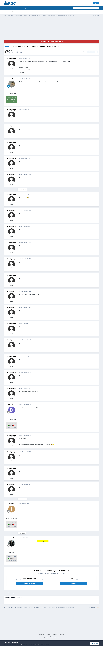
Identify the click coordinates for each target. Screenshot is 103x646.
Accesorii (21, 52)
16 (12, 417)
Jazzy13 (11, 538)
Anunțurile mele (32, 8)
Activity (24, 8)
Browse (18, 8)
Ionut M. (11, 504)
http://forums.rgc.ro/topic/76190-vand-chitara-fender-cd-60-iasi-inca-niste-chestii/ (50, 61)
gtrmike (11, 79)
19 (12, 516)
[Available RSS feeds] (97, 607)
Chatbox (53, 8)
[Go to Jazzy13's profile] (11, 543)
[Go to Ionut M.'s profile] (11, 509)
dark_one (11, 405)
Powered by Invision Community (51, 637)
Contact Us (55, 634)
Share (84, 51)
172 (12, 91)
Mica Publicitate (9, 8)
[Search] (97, 8)
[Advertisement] (31, 29)
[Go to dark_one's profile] (11, 410)
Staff (11, 11)
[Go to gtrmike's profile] (11, 84)
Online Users (18, 11)
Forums (6, 11)
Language (42, 634)
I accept (95, 643)
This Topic (91, 7)
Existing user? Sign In (85, 3)
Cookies (61, 634)
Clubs (47, 8)
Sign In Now (73, 583)
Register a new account (29, 583)
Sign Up (96, 3)
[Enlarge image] (27, 197)
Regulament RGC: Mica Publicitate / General (51, 41)
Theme (49, 634)
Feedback (41, 8)
